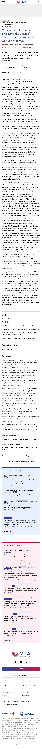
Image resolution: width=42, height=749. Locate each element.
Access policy (26, 692)
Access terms (25, 701)
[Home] (21, 2)
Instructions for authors (29, 682)
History (4, 696)
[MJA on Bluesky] (21, 662)
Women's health (9, 501)
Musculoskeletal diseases (12, 490)
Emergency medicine (8, 22)
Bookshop (21, 669)
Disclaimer (15, 701)
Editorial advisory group (9, 692)
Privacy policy (6, 701)
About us (4, 682)
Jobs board (25, 696)
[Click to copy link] (25, 72)
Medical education (28, 490)
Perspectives (22, 475)
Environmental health (11, 516)
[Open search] (39, 2)
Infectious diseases (10, 475)
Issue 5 (11, 27)
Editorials (6, 20)
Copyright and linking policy (10, 705)
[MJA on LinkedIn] (26, 662)
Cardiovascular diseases (9, 24)
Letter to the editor (25, 584)
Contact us (5, 685)
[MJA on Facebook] (15, 662)
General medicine (20, 22)
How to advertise (27, 689)
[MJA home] (21, 654)
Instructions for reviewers (29, 685)
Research (21, 550)
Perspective (22, 567)
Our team (4, 689)
